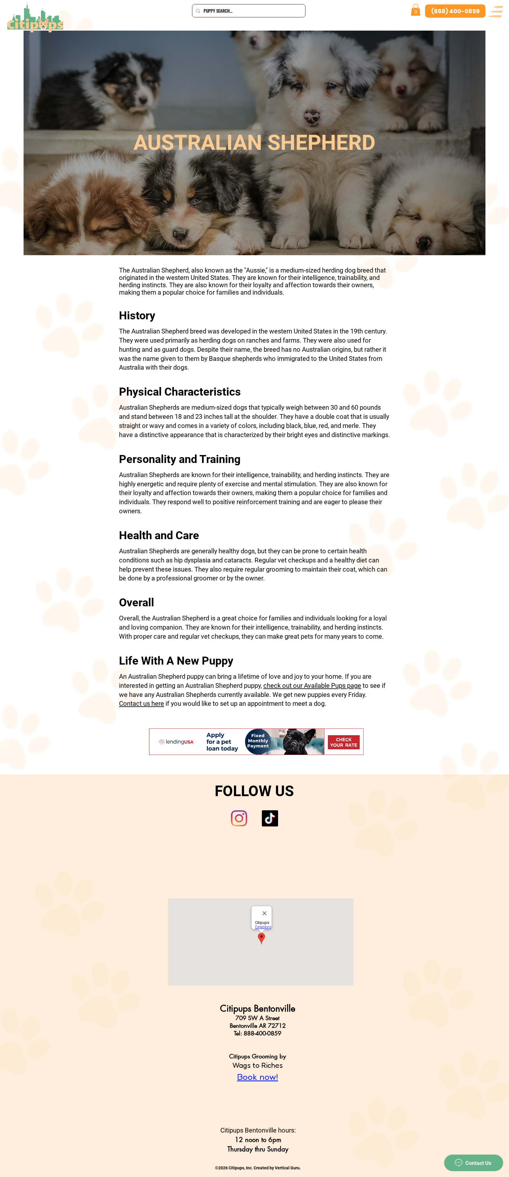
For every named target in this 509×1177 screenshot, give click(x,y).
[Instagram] (239, 818)
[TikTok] (270, 818)
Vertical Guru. (288, 1168)
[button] (495, 11)
